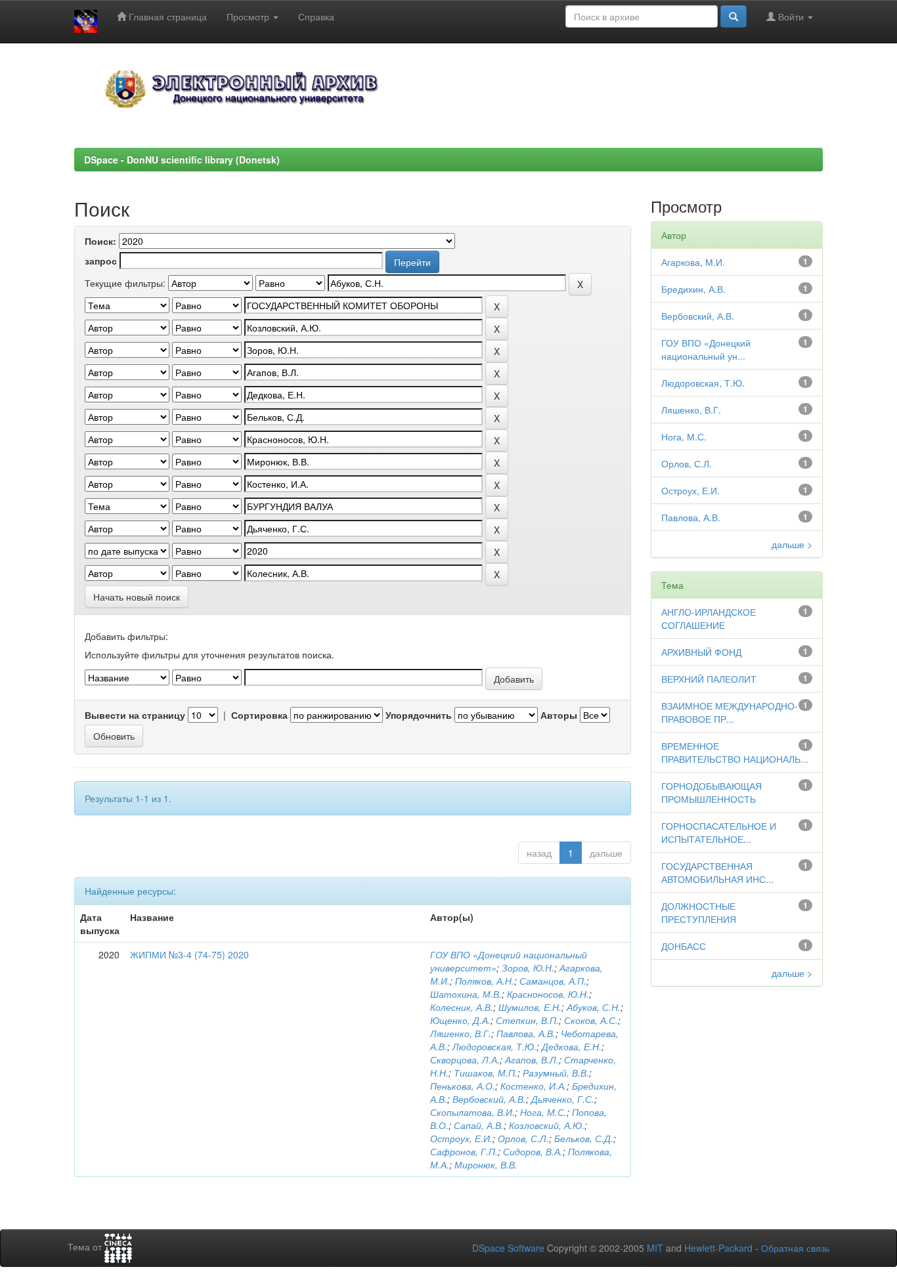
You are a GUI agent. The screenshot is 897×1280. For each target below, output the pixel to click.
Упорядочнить (418, 714)
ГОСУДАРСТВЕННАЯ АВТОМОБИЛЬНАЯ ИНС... (717, 872)
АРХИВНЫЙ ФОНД (701, 651)
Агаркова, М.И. (693, 261)
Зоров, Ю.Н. (528, 967)
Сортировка (259, 714)
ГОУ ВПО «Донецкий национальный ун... (706, 349)
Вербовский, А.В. (489, 1098)
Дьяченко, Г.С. (562, 1098)
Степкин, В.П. (527, 1020)
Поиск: (100, 240)
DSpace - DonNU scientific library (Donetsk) (182, 159)
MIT (655, 1247)
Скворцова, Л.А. (465, 1059)
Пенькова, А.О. (462, 1085)
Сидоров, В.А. (533, 1151)
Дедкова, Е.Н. (572, 1046)
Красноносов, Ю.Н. (548, 993)
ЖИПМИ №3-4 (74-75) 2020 (189, 954)
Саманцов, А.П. (552, 980)
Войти (791, 16)
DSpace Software (508, 1247)
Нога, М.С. (543, 1112)
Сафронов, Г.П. (464, 1151)
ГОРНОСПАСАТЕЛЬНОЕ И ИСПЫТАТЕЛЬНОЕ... (718, 832)
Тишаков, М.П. (485, 1072)
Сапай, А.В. (479, 1125)
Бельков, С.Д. (583, 1138)
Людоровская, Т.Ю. (494, 1046)
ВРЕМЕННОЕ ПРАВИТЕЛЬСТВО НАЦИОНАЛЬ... (734, 752)
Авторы (558, 714)
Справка (316, 16)
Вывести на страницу (135, 714)
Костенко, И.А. (533, 1085)
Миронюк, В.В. (485, 1164)
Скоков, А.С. (591, 1020)
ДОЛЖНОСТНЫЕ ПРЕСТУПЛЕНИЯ (698, 912)
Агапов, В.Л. (532, 1059)
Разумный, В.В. (556, 1072)
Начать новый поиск (136, 596)
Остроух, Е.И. (461, 1138)
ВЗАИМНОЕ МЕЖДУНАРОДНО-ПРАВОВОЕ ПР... (729, 712)
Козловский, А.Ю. (546, 1125)
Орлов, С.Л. (523, 1138)
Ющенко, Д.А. (460, 1020)
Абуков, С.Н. (594, 1006)
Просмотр (249, 16)
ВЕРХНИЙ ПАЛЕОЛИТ (708, 678)
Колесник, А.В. (461, 1006)
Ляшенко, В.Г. (460, 1033)
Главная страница (166, 16)
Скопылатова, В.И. (472, 1112)
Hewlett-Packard (718, 1247)
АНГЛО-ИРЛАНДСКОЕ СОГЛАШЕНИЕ (708, 618)
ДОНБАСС (683, 945)
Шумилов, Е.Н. (529, 1006)
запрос (101, 260)
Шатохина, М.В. (466, 993)
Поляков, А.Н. (484, 980)
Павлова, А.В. (526, 1033)
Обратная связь (795, 1247)
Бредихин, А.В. (693, 288)
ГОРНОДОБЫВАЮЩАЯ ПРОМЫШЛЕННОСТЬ (711, 792)
